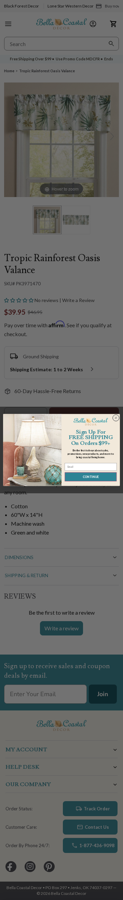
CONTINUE (91, 477)
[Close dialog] (116, 418)
